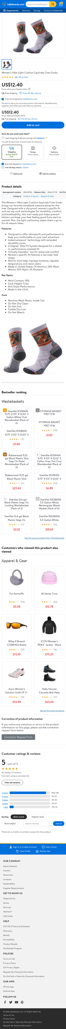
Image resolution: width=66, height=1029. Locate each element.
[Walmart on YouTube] (16, 1002)
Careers (6, 870)
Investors (7, 879)
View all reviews (12, 782)
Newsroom (8, 874)
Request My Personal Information (18, 971)
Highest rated (38, 816)
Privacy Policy (9, 963)
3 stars (5, 800)
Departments (12, 10)
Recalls (6, 935)
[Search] (52, 4)
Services (26, 10)
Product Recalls (10, 944)
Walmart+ (7, 911)
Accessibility (9, 939)
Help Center (51, 847)
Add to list (17, 173)
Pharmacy (7, 930)
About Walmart (10, 866)
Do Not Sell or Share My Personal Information (23, 976)
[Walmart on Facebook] (5, 1002)
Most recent (18, 816)
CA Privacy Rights (11, 967)
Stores (6, 902)
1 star (6, 807)
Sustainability (9, 883)
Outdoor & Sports (31, 196)
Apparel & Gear (47, 196)
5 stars (5, 793)
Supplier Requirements (13, 888)
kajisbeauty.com (30, 98)
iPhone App (8, 986)
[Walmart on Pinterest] (22, 1002)
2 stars (5, 803)
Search (59, 823)
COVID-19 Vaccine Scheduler (16, 926)
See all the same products (52, 710)
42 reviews (23, 77)
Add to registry (49, 173)
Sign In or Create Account (25, 847)
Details (26, 167)
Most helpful (10, 823)
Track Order (25, 851)
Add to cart (33, 125)
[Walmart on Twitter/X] (10, 1002)
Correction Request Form (18, 737)
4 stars (5, 796)
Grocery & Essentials (53, 10)
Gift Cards (7, 916)
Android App (9, 991)
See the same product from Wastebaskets (44, 537)
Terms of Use (9, 958)
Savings (37, 10)
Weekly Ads (45, 851)
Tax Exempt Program (12, 948)
